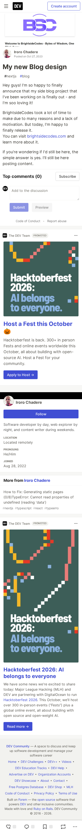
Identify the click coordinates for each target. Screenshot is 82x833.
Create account (64, 6)
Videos (66, 761)
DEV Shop (55, 787)
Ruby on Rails (43, 809)
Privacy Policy (44, 793)
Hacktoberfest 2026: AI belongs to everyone (33, 672)
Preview (42, 207)
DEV (23, 804)
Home (12, 761)
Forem (22, 799)
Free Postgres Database (26, 787)
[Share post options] (75, 826)
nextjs (10, 76)
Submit (19, 207)
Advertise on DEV (21, 774)
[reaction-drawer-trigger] (11, 826)
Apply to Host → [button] (20, 375)
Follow (41, 414)
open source (46, 799)
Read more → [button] (18, 726)
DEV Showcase (25, 780)
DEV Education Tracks (31, 768)
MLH (69, 787)
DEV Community (18, 746)
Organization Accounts (54, 774)
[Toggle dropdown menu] (75, 235)
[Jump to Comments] (29, 826)
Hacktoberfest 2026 (20, 700)
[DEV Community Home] (17, 6)
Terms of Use (67, 793)
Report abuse (56, 221)
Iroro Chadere (26, 52)
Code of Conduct (28, 221)
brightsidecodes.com (46, 136)
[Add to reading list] (47, 826)
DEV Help (57, 768)
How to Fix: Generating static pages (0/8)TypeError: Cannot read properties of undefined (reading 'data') (38, 500)
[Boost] (63, 826)
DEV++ (52, 761)
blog (25, 76)
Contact (59, 780)
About (44, 780)
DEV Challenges (32, 761)
